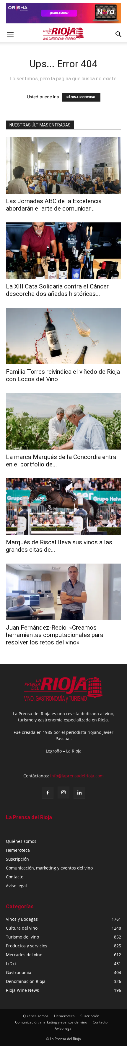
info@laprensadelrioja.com (77, 776)
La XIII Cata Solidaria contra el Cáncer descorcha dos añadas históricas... (57, 290)
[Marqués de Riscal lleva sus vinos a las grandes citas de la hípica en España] (63, 506)
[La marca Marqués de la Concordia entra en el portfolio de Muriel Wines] (63, 421)
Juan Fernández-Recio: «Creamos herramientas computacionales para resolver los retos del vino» (54, 635)
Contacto (14, 877)
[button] (10, 34)
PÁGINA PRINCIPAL (81, 97)
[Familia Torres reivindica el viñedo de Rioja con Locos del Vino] (63, 336)
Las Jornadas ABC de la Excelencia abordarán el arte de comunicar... (54, 205)
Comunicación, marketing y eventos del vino (49, 868)
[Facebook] (47, 793)
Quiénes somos (21, 841)
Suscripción (17, 859)
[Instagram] (63, 792)
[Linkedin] (79, 793)
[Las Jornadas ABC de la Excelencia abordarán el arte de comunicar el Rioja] (63, 165)
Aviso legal (16, 885)
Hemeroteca (18, 850)
